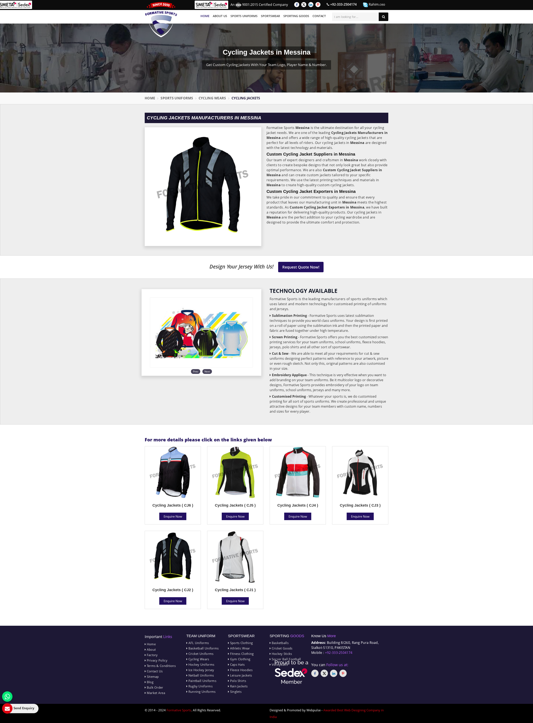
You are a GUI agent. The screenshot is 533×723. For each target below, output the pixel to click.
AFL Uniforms (198, 643)
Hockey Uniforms (200, 664)
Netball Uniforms (200, 675)
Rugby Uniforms (200, 686)
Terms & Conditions (161, 666)
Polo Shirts (237, 681)
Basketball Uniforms (203, 648)
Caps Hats (237, 664)
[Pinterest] (317, 4)
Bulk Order (154, 687)
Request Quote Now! (300, 267)
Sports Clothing (241, 643)
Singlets (235, 691)
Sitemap (152, 676)
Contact (319, 16)
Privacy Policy (156, 660)
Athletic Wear (239, 648)
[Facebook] (296, 4)
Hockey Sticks (281, 654)
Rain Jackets (238, 686)
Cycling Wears (212, 98)
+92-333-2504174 (343, 4)
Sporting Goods (296, 16)
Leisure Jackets (240, 675)
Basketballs (280, 643)
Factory (152, 655)
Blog (149, 682)
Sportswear (270, 16)
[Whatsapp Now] (7, 696)
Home (204, 16)
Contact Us (154, 671)
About (151, 649)
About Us (220, 16)
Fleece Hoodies (241, 670)
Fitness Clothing (241, 654)
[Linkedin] (310, 4)
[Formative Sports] (161, 19)
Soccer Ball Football (286, 659)
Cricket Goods (281, 648)
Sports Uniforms (244, 16)
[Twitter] (303, 4)
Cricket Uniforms (200, 654)
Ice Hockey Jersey (200, 670)
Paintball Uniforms (201, 681)
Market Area (155, 693)
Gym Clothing (239, 659)
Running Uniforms (201, 691)
